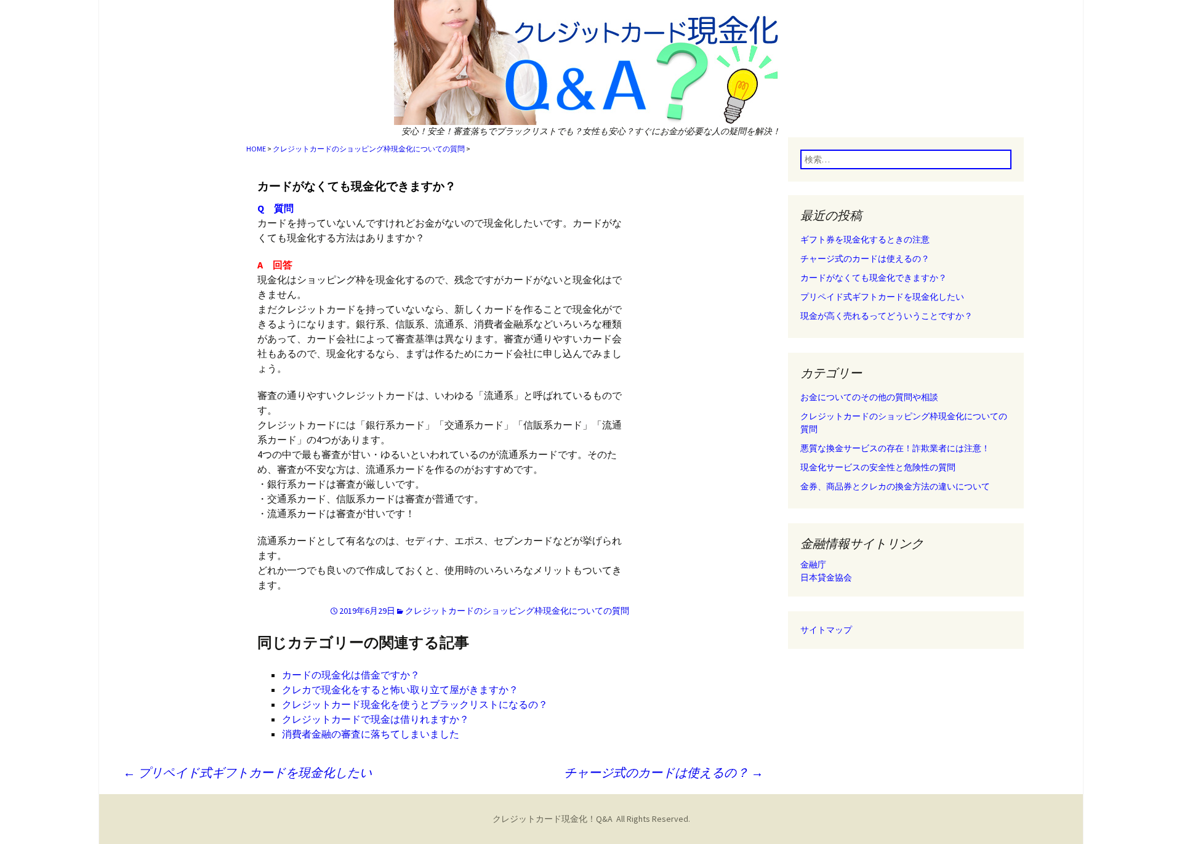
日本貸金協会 (826, 577)
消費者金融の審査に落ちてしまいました (370, 734)
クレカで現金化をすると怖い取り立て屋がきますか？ (400, 689)
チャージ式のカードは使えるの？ (663, 772)
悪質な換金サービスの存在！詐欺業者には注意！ (895, 448)
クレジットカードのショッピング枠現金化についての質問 (369, 148)
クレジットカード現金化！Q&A (552, 818)
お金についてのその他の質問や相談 (869, 397)
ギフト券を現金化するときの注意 (865, 239)
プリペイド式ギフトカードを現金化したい (247, 772)
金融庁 (813, 564)
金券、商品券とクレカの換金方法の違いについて (895, 486)
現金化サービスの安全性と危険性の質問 (877, 467)
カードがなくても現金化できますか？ (356, 186)
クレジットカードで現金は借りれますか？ (375, 719)
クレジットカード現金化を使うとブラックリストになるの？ (415, 704)
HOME (256, 148)
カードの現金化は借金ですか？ (351, 675)
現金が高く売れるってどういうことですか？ (886, 315)
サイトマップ (826, 629)
